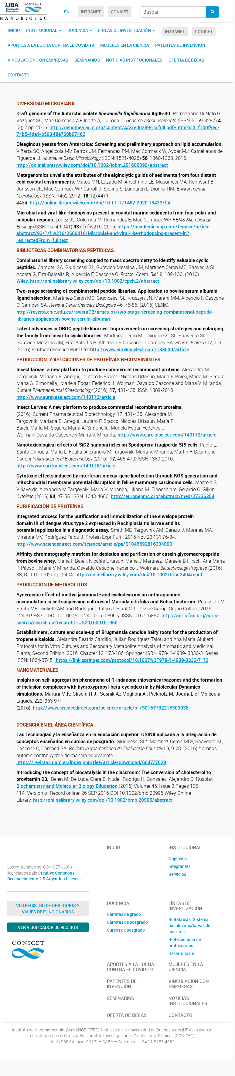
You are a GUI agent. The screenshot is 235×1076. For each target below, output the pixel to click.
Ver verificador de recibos (48, 927)
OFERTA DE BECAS (186, 60)
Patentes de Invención (180, 45)
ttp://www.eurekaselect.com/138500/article (141, 349)
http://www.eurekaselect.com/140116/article (65, 465)
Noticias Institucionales (134, 60)
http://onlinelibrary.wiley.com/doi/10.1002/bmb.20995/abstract (103, 800)
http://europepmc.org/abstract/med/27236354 (162, 496)
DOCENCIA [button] (78, 30)
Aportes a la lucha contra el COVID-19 (51, 45)
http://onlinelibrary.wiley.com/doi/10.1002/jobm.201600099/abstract (92, 165)
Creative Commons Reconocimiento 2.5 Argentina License (43, 876)
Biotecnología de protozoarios (185, 942)
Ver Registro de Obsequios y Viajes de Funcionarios (48, 908)
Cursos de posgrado (126, 930)
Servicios (177, 874)
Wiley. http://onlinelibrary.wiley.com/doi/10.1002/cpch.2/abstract (87, 281)
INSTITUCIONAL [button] (42, 30)
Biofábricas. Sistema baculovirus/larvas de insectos (189, 925)
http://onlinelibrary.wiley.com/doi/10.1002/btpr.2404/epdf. (139, 574)
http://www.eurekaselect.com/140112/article (65, 397)
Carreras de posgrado (127, 922)
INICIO (14, 30)
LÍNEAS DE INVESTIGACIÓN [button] (125, 30)
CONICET (119, 12)
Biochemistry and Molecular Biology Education (67, 786)
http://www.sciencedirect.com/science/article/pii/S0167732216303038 (110, 707)
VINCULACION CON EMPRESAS (38, 60)
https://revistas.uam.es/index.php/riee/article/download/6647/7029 (91, 762)
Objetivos (178, 858)
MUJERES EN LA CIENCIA (124, 45)
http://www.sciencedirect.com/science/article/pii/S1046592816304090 (94, 544)
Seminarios (87, 60)
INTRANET (91, 12)
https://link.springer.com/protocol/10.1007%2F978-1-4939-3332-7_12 (131, 660)
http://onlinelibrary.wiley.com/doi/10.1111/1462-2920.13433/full (100, 202)
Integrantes (179, 866)
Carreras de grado (124, 914)
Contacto (18, 75)
